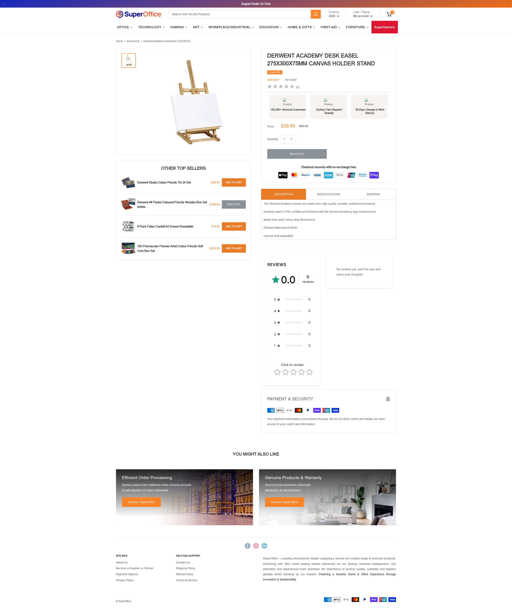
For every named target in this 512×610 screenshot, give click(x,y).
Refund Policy (184, 574)
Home (119, 41)
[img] (280, 87)
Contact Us (183, 562)
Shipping (373, 194)
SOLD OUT (297, 153)
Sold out (233, 204)
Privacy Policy (124, 580)
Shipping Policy (185, 568)
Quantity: (273, 139)
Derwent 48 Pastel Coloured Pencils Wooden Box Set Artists (172, 204)
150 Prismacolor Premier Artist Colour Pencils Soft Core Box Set (170, 248)
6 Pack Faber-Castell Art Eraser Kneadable (165, 226)
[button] (292, 299)
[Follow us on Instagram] (256, 546)
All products (133, 41)
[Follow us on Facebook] (247, 546)
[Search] (316, 14)
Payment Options (127, 574)
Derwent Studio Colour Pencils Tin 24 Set (164, 182)
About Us (122, 562)
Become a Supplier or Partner (135, 568)
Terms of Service (186, 580)
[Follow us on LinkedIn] (264, 546)
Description (283, 194)
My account (361, 16)
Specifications (328, 194)
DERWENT (273, 80)
